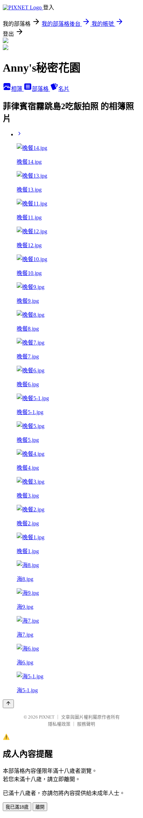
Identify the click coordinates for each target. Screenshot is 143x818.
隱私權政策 (59, 724)
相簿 (17, 89)
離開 (39, 807)
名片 (63, 89)
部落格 (41, 89)
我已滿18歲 (17, 807)
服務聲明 (86, 724)
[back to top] (8, 703)
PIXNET (46, 717)
